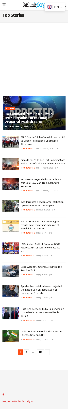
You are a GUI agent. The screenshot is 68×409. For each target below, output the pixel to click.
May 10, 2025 (43, 340)
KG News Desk (13, 127)
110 (40, 352)
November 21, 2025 (45, 149)
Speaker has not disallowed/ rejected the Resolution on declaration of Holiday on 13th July (41, 290)
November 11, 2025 (45, 191)
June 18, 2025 (43, 320)
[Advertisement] (34, 60)
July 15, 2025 (43, 256)
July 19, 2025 (42, 233)
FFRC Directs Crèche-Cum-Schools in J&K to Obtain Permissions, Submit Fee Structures (43, 141)
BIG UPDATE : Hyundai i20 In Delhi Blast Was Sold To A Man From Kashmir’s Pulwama (42, 183)
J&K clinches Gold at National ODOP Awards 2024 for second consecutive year (40, 248)
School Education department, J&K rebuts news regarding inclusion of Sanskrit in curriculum (40, 225)
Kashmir (10, 109)
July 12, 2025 (43, 298)
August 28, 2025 (44, 210)
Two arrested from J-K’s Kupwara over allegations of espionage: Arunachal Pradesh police (29, 118)
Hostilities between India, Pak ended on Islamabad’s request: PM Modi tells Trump (42, 312)
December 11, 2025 (29, 127)
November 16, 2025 (45, 168)
